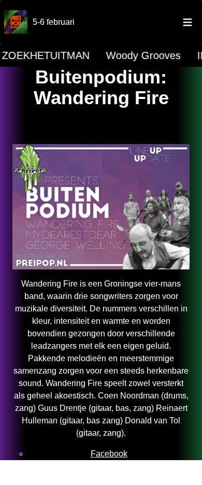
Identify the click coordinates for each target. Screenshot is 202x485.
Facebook (109, 453)
